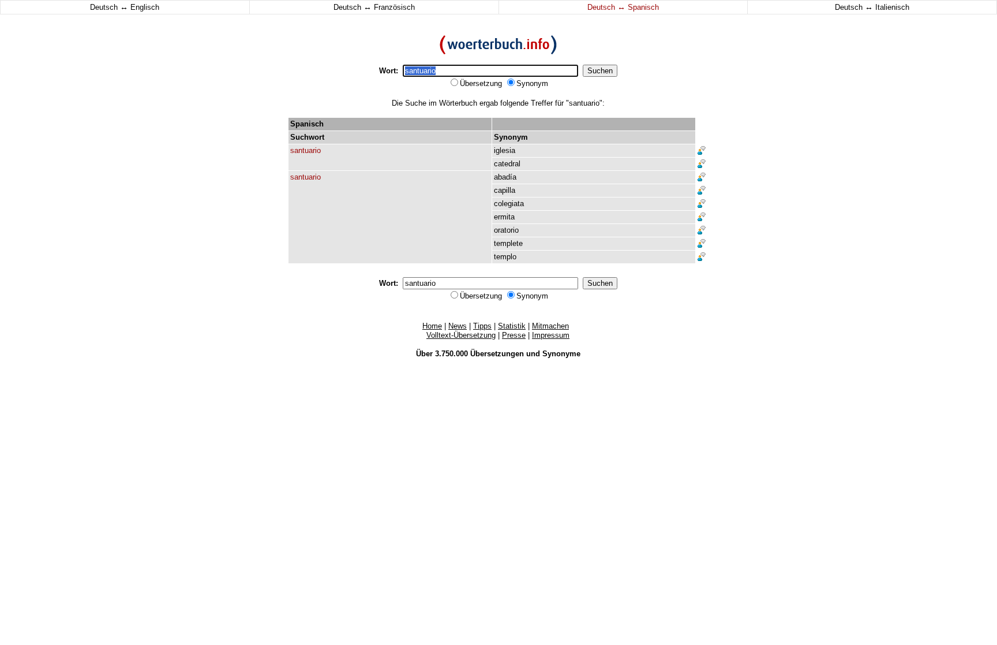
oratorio (506, 230)
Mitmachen (550, 326)
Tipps (482, 326)
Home (432, 326)
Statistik (512, 326)
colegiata (509, 203)
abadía (505, 177)
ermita (504, 216)
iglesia (504, 150)
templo (505, 256)
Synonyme (561, 353)
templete (508, 243)
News (457, 326)
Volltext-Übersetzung (461, 335)
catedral (507, 163)
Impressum (550, 335)
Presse (514, 335)
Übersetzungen (497, 353)
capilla (504, 190)
